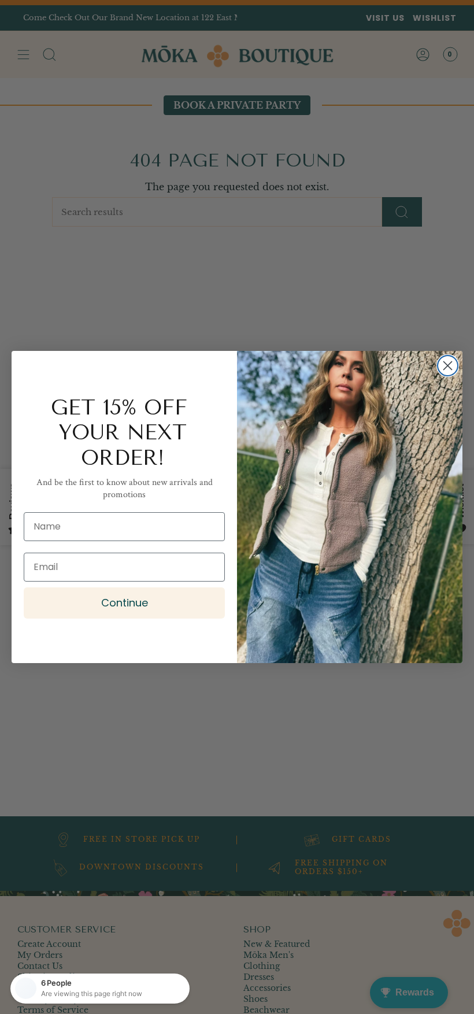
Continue (124, 602)
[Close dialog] (448, 366)
